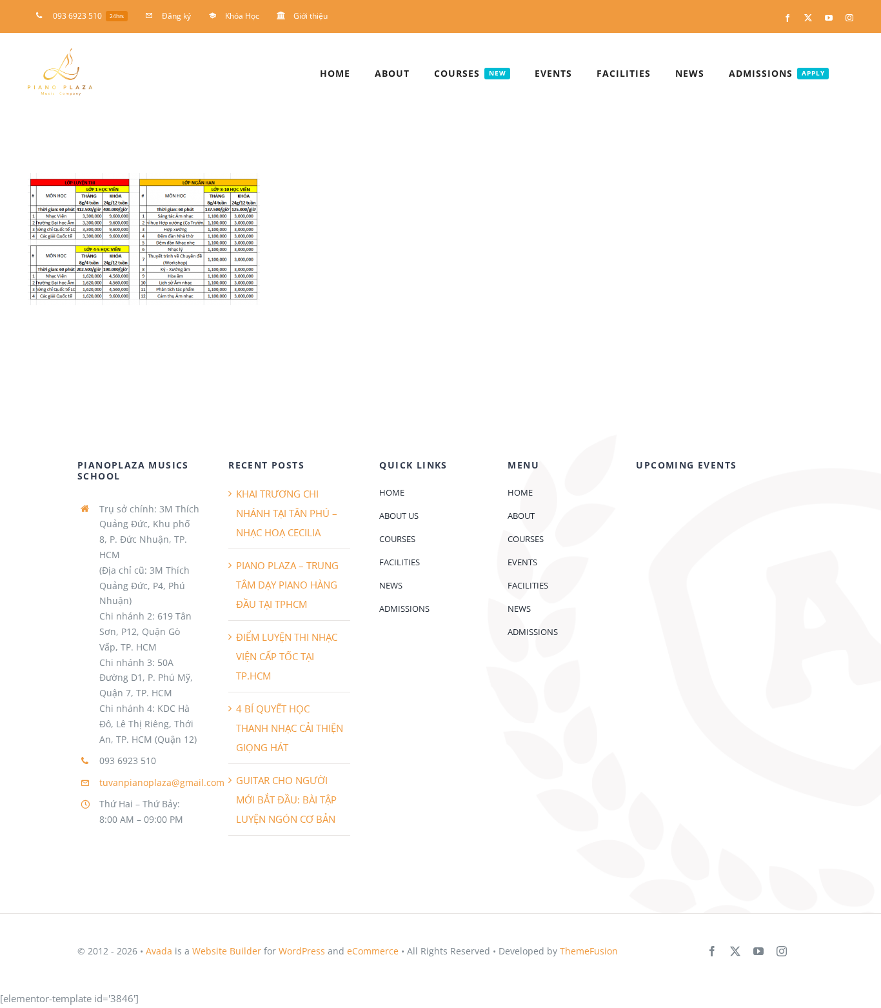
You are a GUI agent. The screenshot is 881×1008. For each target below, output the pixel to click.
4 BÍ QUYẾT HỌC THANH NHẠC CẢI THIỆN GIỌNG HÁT (289, 728)
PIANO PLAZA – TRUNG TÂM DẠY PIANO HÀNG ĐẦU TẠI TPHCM (287, 584)
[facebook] (712, 951)
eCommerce (373, 951)
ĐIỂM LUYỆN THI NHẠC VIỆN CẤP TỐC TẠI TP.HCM (286, 656)
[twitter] (735, 951)
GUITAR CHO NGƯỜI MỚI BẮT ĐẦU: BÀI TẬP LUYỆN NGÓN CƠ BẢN (286, 799)
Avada (159, 951)
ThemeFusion (589, 951)
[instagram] (782, 951)
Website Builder (226, 951)
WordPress (302, 951)
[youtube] (758, 951)
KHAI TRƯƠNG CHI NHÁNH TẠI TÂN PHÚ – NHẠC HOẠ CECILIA (286, 513)
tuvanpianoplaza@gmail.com (161, 782)
